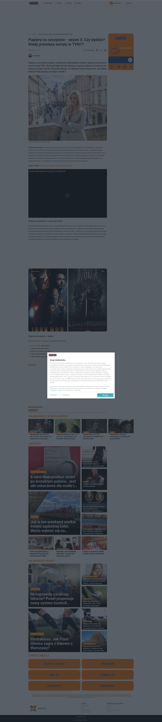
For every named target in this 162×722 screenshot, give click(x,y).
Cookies (60, 390)
